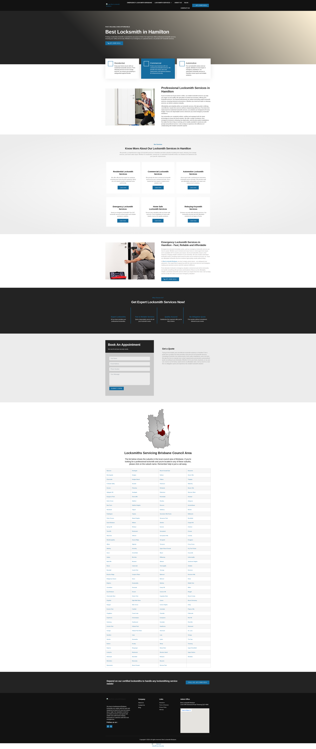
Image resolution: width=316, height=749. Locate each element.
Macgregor (135, 648)
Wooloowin (135, 531)
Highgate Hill (110, 492)
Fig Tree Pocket (192, 548)
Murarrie (162, 661)
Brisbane (162, 656)
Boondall (109, 570)
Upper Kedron (191, 652)
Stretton (162, 522)
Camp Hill (162, 587)
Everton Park (110, 609)
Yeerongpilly (163, 565)
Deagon (109, 604)
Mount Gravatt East (165, 470)
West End (109, 535)
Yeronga (162, 570)
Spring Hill (109, 527)
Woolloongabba (111, 540)
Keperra (109, 648)
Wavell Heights (136, 518)
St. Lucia (190, 630)
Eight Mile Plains (136, 600)
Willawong (162, 557)
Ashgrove (190, 501)
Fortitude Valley (111, 483)
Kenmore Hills (191, 574)
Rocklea (162, 501)
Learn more (123, 187)
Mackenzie (135, 652)
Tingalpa (190, 479)
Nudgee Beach (136, 479)
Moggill (190, 591)
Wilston (134, 522)
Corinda (190, 535)
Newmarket (110, 665)
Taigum (134, 509)
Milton (189, 587)
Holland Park (135, 626)
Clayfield (109, 600)
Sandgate (134, 492)
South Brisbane (111, 522)
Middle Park (191, 583)
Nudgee (134, 475)
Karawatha (135, 639)
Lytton (161, 639)
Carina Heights (164, 604)
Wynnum (109, 470)
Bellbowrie (190, 514)
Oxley (189, 604)
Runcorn (162, 505)
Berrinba (134, 557)
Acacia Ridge (135, 540)
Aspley (108, 557)
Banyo (108, 565)
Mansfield (134, 656)
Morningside (110, 475)
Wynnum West (191, 492)
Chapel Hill (190, 522)
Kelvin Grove (110, 501)
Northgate (134, 470)
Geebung (109, 622)
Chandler (162, 613)
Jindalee (190, 565)
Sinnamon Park (164, 518)
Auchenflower (191, 505)
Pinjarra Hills (191, 609)
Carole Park (135, 570)
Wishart (162, 561)
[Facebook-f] (108, 726)
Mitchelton (109, 661)
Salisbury (162, 509)
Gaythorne (109, 617)
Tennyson (162, 544)
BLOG (186, 2)
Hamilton (109, 635)
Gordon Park (110, 626)
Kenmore (190, 570)
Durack (134, 591)
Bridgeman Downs (111, 578)
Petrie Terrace (110, 518)
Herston (109, 488)
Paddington (110, 514)
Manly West (163, 648)
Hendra (109, 639)
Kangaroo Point (111, 496)
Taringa (190, 635)
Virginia (134, 514)
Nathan (162, 475)
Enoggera (190, 540)
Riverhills (190, 622)
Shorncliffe (135, 496)
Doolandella (135, 583)
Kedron (108, 643)
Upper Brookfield (192, 648)
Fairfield (134, 609)
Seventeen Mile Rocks (165, 514)
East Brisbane (110, 591)
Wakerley (190, 483)
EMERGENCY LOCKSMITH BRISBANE (139, 2)
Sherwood (190, 626)
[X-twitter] (111, 726)
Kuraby (134, 643)
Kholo (189, 578)
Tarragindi (162, 540)
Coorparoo (162, 617)
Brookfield (190, 518)
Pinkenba (134, 488)
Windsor (134, 527)
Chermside (109, 479)
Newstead (109, 509)
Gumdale (162, 622)
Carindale (162, 609)
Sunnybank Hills (164, 535)
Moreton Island (164, 652)
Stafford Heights (136, 505)
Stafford (134, 501)
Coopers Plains (136, 574)
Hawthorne (162, 626)
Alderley (109, 548)
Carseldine (109, 587)
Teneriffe (109, 531)
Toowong (190, 643)
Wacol (161, 552)
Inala (133, 635)
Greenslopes (135, 617)
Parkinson (162, 483)
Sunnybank (163, 531)
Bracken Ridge (110, 574)
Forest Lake (135, 613)
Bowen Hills (191, 488)
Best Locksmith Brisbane (170, 261)
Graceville (190, 552)
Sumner (162, 527)
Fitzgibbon (109, 613)
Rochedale (162, 496)
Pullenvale (190, 613)
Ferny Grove (191, 544)
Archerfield (135, 552)
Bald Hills (109, 561)
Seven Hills (191, 475)
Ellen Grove (135, 604)
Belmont (162, 578)
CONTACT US (185, 8)
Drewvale (134, 587)
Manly (161, 643)
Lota (161, 635)
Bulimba (162, 583)
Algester (134, 544)
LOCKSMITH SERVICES (162, 2)
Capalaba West (164, 596)
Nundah (134, 483)
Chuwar (190, 531)
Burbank (134, 561)
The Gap (190, 639)
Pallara (161, 479)
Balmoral (162, 574)
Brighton (109, 583)
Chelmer (190, 527)
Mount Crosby (191, 596)
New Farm (109, 505)
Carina (161, 600)
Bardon (190, 509)
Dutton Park (135, 596)
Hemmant (162, 630)
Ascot (108, 552)
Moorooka (134, 661)
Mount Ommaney (192, 600)
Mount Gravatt (136, 665)
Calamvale (135, 565)
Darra (133, 578)
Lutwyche (109, 652)
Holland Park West (137, 630)
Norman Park (163, 665)
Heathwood (135, 622)
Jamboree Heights (192, 561)
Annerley (134, 548)
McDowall (109, 656)
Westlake (190, 656)
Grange (109, 630)
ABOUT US (178, 2)
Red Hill (190, 617)
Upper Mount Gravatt (165, 548)
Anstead (190, 496)
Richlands (162, 488)
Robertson (162, 492)
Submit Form (116, 388)
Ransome (190, 470)
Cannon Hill (163, 591)
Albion (108, 544)
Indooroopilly (191, 557)
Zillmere (134, 535)
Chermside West (111, 596)
